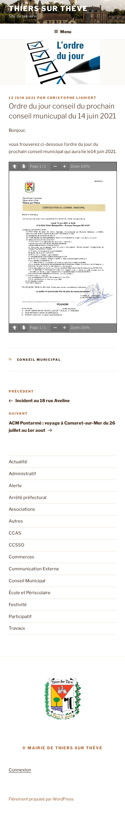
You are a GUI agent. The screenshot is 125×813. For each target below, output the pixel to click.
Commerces (21, 557)
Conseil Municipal (39, 360)
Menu (65, 31)
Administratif (22, 473)
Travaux (17, 628)
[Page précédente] (14, 166)
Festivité (18, 604)
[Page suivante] (23, 166)
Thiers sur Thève (48, 8)
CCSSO (16, 545)
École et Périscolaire (30, 592)
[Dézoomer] (55, 166)
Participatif (20, 616)
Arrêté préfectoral (28, 497)
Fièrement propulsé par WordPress (41, 798)
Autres (16, 521)
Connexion (20, 770)
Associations (22, 509)
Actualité (18, 461)
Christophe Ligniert (72, 98)
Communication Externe (34, 568)
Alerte (15, 485)
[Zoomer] (64, 166)
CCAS (15, 533)
